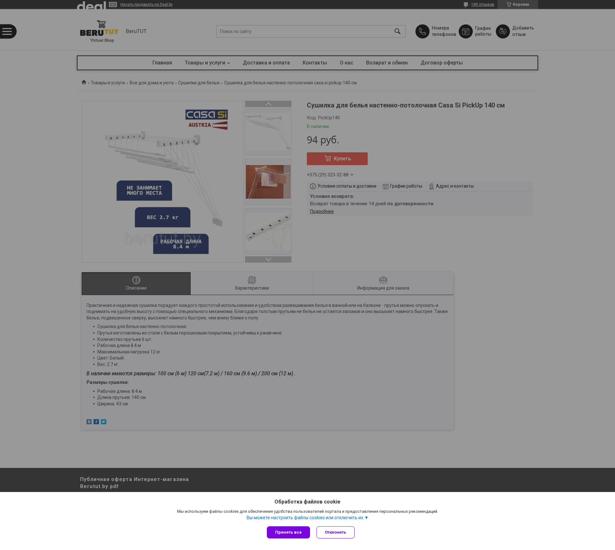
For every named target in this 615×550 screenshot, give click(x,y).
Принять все (288, 532)
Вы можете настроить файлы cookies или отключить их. (305, 517)
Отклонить (335, 532)
